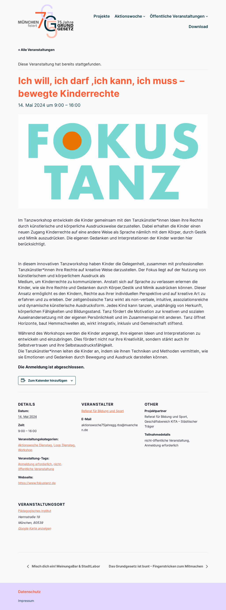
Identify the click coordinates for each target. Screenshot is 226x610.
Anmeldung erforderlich (35, 464)
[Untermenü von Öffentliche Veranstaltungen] (207, 16)
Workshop (25, 450)
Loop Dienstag (64, 445)
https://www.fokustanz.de (37, 483)
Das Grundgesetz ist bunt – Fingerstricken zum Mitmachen (156, 566)
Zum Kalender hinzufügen (47, 380)
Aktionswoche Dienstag (35, 445)
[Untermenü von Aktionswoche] (144, 16)
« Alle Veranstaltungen (36, 50)
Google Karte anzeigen (34, 528)
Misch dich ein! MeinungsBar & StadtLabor (65, 566)
